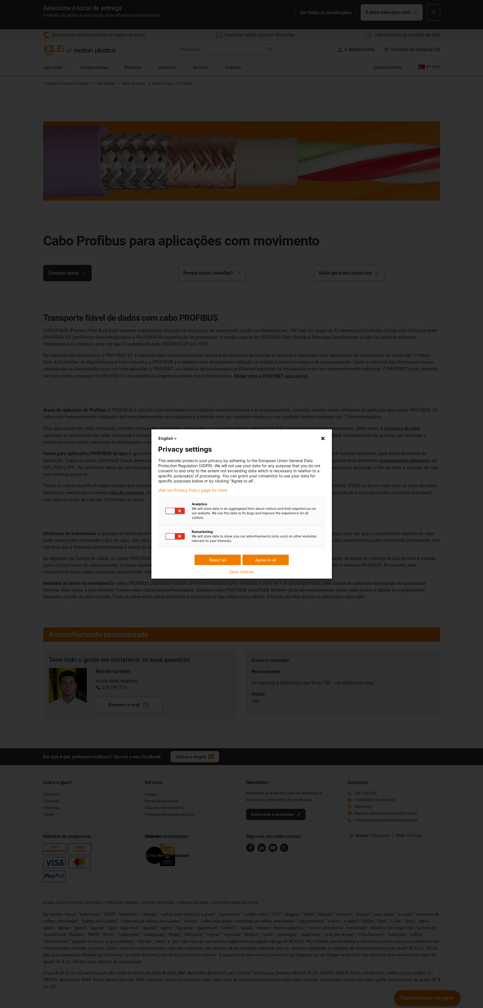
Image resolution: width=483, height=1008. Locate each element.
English (165, 438)
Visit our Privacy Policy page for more (192, 490)
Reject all (217, 559)
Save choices (241, 572)
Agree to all (265, 559)
